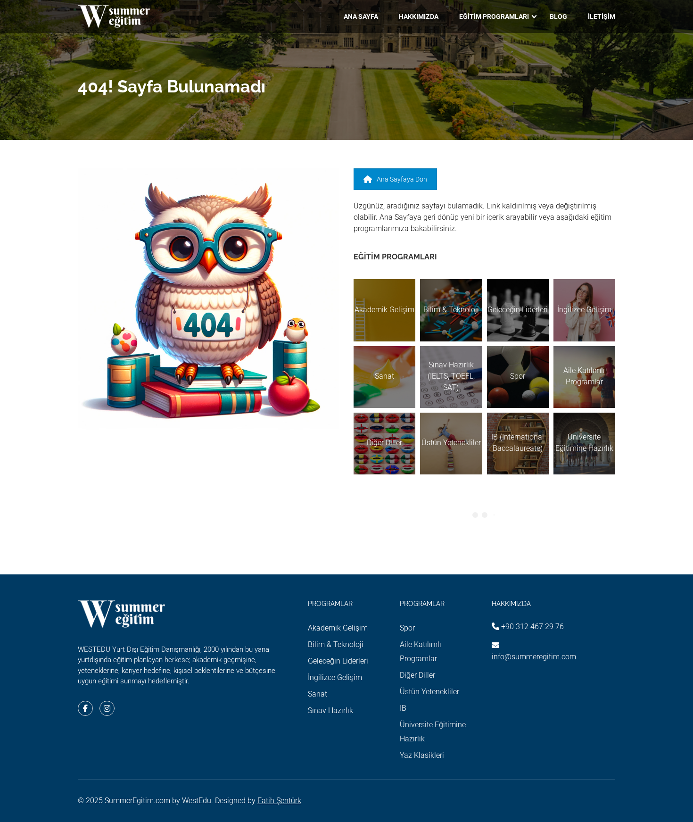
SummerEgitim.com (137, 800)
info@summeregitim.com (534, 656)
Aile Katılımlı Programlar (420, 651)
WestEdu (196, 800)
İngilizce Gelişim (335, 677)
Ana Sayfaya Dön (402, 179)
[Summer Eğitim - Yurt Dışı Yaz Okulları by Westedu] (114, 16)
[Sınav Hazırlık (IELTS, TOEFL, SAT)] (451, 377)
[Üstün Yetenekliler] (451, 443)
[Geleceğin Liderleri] (518, 310)
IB (403, 708)
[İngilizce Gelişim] (584, 310)
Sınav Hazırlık (330, 710)
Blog (558, 16)
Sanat (317, 693)
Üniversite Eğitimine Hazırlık (433, 731)
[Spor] (518, 377)
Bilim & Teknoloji (335, 644)
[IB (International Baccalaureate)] (518, 443)
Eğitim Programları (494, 16)
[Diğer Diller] (384, 443)
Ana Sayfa (361, 16)
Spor (407, 627)
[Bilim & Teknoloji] (451, 310)
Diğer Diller (417, 675)
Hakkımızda (418, 16)
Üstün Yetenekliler (429, 691)
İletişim (601, 16)
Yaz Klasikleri (422, 755)
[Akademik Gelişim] (384, 310)
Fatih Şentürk (279, 800)
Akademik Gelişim (338, 627)
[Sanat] (384, 377)
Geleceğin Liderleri (338, 660)
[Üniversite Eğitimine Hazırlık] (584, 443)
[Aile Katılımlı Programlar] (584, 377)
